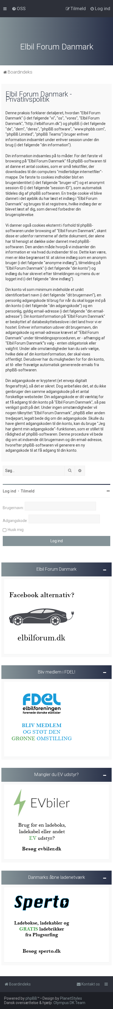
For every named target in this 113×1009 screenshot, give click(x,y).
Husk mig (16, 529)
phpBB (31, 998)
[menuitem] (19, 8)
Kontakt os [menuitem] (90, 984)
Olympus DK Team (69, 1003)
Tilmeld (28, 491)
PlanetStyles (71, 998)
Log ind (9, 491)
